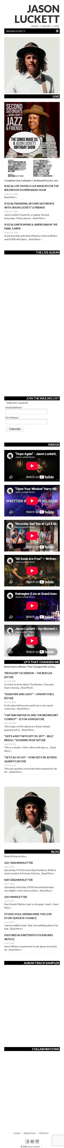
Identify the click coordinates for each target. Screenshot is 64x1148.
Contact (16, 1133)
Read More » (10, 197)
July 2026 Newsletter (18, 862)
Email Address (14, 407)
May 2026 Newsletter (18, 879)
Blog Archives (30, 1133)
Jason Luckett (37, 13)
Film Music (44, 1133)
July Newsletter (15, 896)
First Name (12, 417)
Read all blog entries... (15, 856)
